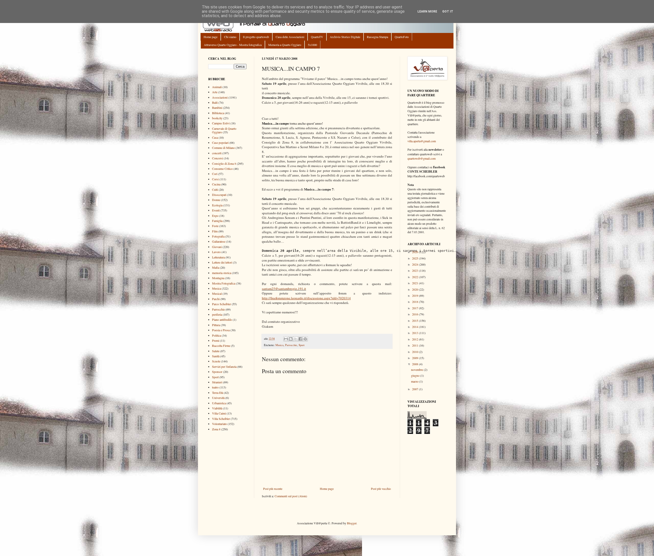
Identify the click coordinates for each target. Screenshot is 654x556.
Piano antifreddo (222, 319)
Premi (215, 340)
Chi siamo (230, 37)
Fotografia (218, 236)
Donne (216, 200)
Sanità (215, 356)
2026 (415, 252)
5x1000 (312, 45)
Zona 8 (216, 429)
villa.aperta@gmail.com (421, 141)
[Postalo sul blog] (290, 338)
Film (215, 231)
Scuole (216, 361)
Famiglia (217, 221)
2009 (415, 358)
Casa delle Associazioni (290, 37)
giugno (415, 375)
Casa (215, 137)
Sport (302, 345)
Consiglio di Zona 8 (224, 163)
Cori (214, 174)
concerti (216, 153)
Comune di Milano (223, 148)
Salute (215, 351)
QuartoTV (317, 37)
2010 (415, 352)
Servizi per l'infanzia (224, 366)
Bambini (217, 107)
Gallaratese (218, 241)
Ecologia (217, 205)
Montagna (218, 278)
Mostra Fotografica (223, 283)
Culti (215, 189)
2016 (415, 314)
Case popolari (220, 142)
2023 (415, 270)
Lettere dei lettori (222, 262)
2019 (415, 295)
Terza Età (217, 393)
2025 (415, 258)
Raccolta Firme (221, 346)
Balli (215, 102)
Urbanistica (219, 403)
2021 (415, 283)
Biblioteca (218, 113)
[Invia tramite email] (285, 338)
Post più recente (272, 489)
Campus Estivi (221, 123)
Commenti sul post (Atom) (291, 496)
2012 (415, 339)
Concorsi (217, 158)
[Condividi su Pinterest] (305, 338)
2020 (415, 289)
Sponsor (217, 372)
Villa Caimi (219, 413)
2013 (415, 333)
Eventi (216, 210)
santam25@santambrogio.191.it (284, 288)
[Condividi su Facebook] (300, 338)
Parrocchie (291, 345)
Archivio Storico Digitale (345, 37)
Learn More (427, 11)
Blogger (351, 523)
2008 (415, 364)
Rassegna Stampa (377, 37)
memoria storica (221, 273)
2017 (415, 308)
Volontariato (219, 424)
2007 (415, 389)
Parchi (216, 299)
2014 (415, 327)
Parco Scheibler (221, 304)
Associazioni (220, 97)
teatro (215, 387)
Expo (215, 216)
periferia (217, 314)
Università (218, 398)
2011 (415, 345)
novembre (417, 370)
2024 (415, 264)
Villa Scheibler (221, 419)
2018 (415, 302)
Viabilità (217, 408)
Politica (216, 335)
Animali (217, 87)
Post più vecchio (381, 489)
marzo (415, 381)
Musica (279, 345)
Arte (214, 92)
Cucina (216, 184)
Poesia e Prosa (221, 330)
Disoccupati (219, 195)
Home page (210, 37)
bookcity (217, 118)
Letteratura (218, 257)
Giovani (217, 247)
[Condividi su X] (295, 338)
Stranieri (217, 382)
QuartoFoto (402, 37)
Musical (217, 293)
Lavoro (216, 252)
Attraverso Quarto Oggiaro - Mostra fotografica (233, 45)
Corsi (215, 179)
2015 (415, 320)
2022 (415, 277)
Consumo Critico (222, 169)
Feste (215, 226)
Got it (447, 11)
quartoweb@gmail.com (421, 158)
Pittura (216, 325)
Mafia (215, 267)
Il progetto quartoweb (256, 37)
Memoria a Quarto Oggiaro (284, 45)
